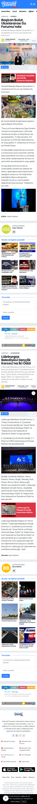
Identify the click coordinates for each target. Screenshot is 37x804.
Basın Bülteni (17, 567)
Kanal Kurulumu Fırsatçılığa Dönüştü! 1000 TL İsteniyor (25, 255)
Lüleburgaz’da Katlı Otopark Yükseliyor (8, 599)
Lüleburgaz (15, 353)
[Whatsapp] (23, 735)
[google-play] (27, 770)
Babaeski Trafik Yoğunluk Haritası (25, 749)
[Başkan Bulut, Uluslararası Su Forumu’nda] (18, 54)
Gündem (22, 11)
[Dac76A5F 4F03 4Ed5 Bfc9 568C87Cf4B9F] (18, 106)
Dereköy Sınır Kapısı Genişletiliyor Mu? (8, 271)
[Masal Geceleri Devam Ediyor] (27, 589)
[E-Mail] (13, 232)
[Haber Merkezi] (6, 229)
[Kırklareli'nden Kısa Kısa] (10, 611)
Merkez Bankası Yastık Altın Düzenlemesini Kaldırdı (9, 255)
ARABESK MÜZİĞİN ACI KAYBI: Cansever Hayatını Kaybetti (10, 288)
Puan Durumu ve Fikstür (7, 756)
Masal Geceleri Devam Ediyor (26, 599)
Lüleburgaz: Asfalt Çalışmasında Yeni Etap (9, 645)
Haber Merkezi (17, 228)
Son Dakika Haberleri (9, 762)
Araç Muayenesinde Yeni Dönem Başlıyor (26, 287)
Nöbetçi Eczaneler (9, 741)
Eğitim (31, 11)
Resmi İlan (5, 11)
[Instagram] (20, 735)
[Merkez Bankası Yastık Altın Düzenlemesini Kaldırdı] (10, 247)
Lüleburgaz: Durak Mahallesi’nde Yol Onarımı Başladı (27, 622)
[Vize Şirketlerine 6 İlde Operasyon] (27, 265)
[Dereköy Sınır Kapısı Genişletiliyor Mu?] (10, 265)
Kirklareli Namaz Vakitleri (7, 749)
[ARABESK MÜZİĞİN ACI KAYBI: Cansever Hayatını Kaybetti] (10, 280)
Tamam (23, 801)
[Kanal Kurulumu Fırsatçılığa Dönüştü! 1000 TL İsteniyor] (27, 247)
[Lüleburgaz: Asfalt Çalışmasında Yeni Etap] (10, 635)
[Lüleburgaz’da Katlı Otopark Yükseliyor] (10, 589)
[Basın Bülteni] (6, 568)
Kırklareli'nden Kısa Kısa (9, 621)
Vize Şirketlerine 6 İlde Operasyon (26, 271)
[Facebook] (13, 735)
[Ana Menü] (34, 4)
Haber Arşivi (25, 762)
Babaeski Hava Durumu (25, 742)
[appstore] (10, 770)
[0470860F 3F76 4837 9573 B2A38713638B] (18, 200)
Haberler (4, 16)
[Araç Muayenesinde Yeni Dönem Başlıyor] (27, 280)
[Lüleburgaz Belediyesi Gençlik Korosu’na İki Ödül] (18, 400)
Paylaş (6, 67)
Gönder (5, 318)
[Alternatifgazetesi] (9, 4)
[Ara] (31, 4)
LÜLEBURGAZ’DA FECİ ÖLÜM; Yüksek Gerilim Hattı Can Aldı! (26, 646)
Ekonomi (32, 777)
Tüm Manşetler (26, 755)
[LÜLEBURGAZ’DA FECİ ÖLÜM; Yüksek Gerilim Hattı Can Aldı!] (27, 635)
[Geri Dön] (6, 798)
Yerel (14, 11)
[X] (16, 735)
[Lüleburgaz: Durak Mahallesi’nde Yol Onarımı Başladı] (27, 611)
